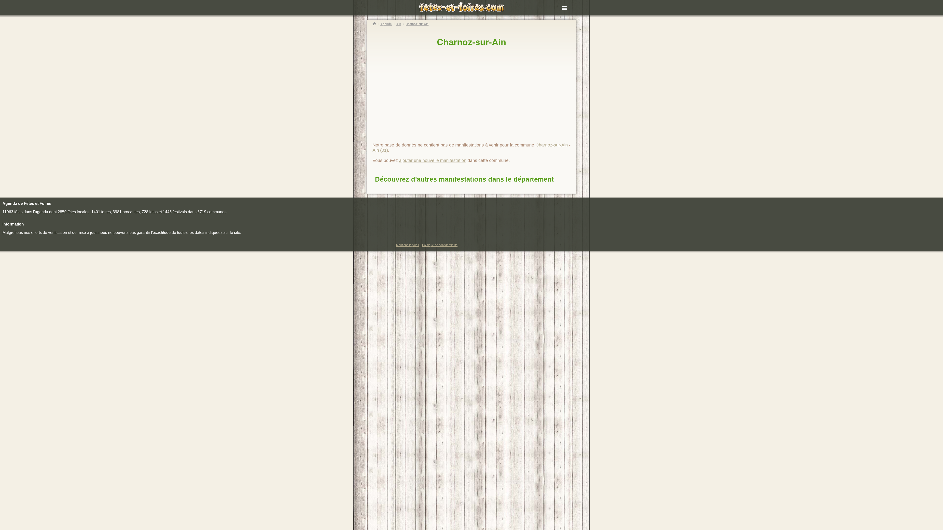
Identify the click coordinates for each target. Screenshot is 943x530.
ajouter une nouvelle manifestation (432, 160)
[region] (471, 92)
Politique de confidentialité (440, 245)
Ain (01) (380, 150)
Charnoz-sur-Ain (471, 42)
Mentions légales (407, 245)
